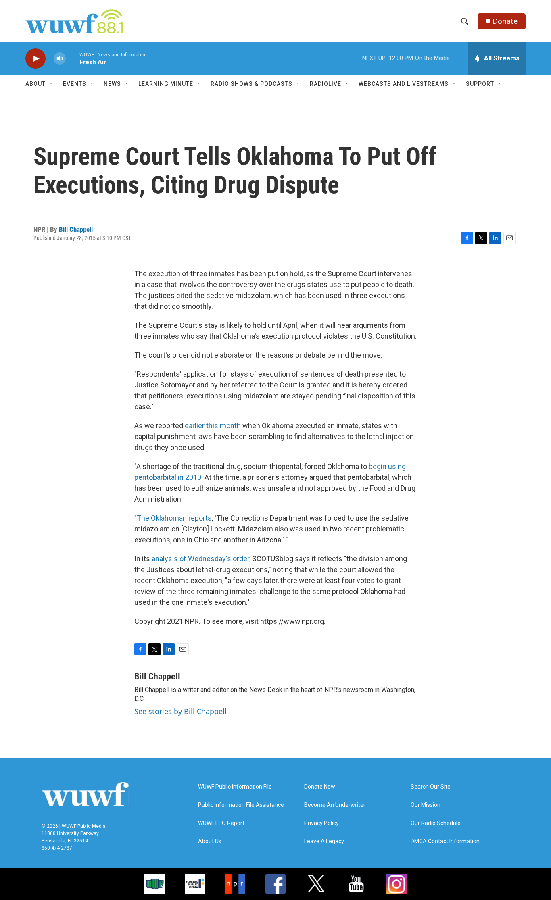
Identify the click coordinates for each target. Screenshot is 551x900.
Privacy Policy (321, 823)
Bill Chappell (76, 229)
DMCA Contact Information (445, 841)
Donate (505, 21)
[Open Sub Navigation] (51, 84)
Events (74, 84)
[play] (35, 58)
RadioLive (325, 84)
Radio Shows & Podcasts (251, 84)
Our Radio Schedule (436, 823)
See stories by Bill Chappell (180, 711)
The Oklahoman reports (174, 518)
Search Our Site (431, 787)
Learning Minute (165, 84)
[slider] (72, 58)
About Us (209, 841)
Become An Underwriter (334, 805)
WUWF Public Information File (235, 787)
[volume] (60, 59)
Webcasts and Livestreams (404, 84)
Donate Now (319, 787)
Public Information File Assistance (241, 805)
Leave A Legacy (324, 841)
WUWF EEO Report (221, 823)
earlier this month (213, 425)
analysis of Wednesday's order (200, 558)
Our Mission (425, 805)
